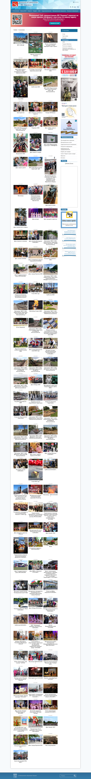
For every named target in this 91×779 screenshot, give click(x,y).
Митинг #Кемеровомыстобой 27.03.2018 (50, 626)
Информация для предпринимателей (65, 149)
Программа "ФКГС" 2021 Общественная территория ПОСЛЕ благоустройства (50, 312)
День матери (35, 219)
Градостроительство (46, 11)
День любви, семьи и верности (50, 128)
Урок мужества (20, 112)
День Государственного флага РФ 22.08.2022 (21, 275)
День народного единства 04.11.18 (20, 533)
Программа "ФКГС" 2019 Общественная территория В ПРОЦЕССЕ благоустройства (50, 419)
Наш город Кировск (50, 745)
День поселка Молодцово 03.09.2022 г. (35, 242)
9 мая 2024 (20, 98)
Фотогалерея (29, 29)
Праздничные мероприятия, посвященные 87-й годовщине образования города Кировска (36, 593)
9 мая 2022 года (35, 293)
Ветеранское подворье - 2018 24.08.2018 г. (35, 548)
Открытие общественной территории (20, 417)
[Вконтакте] (78, 6)
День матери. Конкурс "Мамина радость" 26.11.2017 (20, 712)
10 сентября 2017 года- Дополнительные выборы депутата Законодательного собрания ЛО (21, 729)
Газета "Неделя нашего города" (68, 153)
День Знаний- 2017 (50, 727)
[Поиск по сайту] (70, 6)
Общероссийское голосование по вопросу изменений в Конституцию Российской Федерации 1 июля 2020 (50, 332)
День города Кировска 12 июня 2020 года (35, 350)
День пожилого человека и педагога (35, 113)
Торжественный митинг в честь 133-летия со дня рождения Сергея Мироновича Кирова (20, 497)
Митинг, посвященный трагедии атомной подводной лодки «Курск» (50, 45)
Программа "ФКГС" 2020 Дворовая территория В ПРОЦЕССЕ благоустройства (35, 369)
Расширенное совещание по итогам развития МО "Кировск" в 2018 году (21, 513)
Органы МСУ (23, 11)
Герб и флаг (65, 36)
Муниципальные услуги (66, 142)
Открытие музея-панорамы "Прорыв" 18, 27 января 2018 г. (50, 663)
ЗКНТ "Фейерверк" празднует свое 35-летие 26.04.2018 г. (35, 626)
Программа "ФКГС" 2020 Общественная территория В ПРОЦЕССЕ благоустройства (20, 369)
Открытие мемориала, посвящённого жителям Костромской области (21, 296)
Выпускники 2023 (20, 153)
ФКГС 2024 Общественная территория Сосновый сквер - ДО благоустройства (50, 89)
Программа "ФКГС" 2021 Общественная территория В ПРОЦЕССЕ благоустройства (35, 330)
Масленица (20, 195)
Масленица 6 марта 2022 (35, 311)
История (64, 38)
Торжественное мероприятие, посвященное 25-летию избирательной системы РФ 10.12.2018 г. (36, 514)
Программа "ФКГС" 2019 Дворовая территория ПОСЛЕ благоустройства (35, 437)
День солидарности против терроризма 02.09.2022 (36, 260)
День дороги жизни (50, 205)
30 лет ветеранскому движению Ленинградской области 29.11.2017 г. (50, 695)
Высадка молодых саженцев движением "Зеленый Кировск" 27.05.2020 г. (50, 352)
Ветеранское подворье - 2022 (50, 259)
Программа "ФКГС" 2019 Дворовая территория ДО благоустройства (20, 454)
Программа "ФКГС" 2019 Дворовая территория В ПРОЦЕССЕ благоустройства (50, 437)
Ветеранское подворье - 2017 (21, 746)
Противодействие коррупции (67, 140)
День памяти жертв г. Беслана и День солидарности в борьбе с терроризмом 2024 (20, 71)
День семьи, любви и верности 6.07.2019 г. (35, 455)
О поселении (16, 11)
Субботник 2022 (50, 294)
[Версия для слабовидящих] (72, 6)
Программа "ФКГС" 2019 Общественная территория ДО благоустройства (20, 438)
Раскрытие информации (66, 146)
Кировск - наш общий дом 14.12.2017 (50, 678)
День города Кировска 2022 (36, 273)
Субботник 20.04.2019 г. (50, 469)
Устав (63, 34)
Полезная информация (72, 11)
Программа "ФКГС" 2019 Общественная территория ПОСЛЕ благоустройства (35, 418)
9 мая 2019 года (35, 481)
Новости (30, 11)
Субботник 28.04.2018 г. (21, 625)
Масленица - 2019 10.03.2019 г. (50, 495)
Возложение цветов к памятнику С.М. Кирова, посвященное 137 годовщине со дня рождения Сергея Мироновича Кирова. (50, 178)
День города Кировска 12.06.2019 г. (50, 454)
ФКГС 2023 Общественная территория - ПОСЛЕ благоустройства (20, 129)
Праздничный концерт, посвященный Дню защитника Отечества (35, 496)
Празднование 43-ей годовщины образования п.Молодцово (35, 730)
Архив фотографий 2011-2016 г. (20, 761)
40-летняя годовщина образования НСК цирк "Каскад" (35, 712)
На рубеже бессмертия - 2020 (21, 402)
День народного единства (50, 219)
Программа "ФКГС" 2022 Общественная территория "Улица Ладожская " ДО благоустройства (20, 313)
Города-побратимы (66, 44)
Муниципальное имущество (59, 11)
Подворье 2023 (35, 127)
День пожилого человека (20, 241)
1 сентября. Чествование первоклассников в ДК (35, 70)
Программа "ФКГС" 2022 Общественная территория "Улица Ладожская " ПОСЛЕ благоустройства (50, 242)
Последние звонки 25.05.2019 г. (20, 470)
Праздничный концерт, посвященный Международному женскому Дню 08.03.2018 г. (51, 643)
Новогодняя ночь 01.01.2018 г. (36, 678)
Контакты (76, 2)
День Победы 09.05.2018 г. (35, 608)
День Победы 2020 (35, 384)
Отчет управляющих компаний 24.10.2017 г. (50, 711)
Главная (15, 29)
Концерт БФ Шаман (50, 112)
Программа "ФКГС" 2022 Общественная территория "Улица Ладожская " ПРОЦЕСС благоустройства (50, 277)
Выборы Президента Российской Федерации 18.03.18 (21, 643)
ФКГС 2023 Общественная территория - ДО (35, 168)
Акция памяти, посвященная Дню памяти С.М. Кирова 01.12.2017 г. (36, 695)
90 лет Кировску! (20, 327)
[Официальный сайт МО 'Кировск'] (34, 4)
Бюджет (35, 11)
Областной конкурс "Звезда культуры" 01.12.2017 (21, 696)
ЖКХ (39, 11)
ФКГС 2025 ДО (20, 45)
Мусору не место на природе (36, 55)
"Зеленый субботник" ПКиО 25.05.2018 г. (21, 609)
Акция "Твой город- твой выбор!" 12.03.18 (20, 662)
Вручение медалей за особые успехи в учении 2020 (20, 350)
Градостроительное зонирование (68, 144)
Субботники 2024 (35, 86)
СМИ (63, 42)
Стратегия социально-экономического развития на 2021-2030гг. (69, 49)
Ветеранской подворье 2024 (50, 70)
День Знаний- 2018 (50, 533)
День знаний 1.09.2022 (20, 258)
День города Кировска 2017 (36, 745)
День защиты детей (21, 167)
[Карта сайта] (75, 6)
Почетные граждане (67, 46)
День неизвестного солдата (21, 227)
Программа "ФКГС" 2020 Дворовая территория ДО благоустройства (50, 369)
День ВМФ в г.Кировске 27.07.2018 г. (36, 572)
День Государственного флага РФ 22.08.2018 (21, 572)
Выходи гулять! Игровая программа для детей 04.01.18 (20, 679)
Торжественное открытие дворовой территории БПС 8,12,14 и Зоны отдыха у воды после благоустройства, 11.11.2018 (50, 516)
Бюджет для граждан (66, 151)
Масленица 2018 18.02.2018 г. (35, 662)
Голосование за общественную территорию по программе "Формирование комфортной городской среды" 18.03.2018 (36, 644)
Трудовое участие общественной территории (35, 402)
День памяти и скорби (35, 152)
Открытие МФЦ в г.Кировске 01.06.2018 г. (50, 592)
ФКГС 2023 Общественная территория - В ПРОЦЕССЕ (50, 145)
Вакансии (63, 155)
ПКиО (50, 546)
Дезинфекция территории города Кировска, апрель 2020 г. (50, 386)
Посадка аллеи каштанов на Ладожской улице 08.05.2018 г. (50, 610)
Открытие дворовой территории (50, 402)
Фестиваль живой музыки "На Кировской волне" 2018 (21, 592)
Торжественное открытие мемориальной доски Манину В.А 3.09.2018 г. (20, 556)
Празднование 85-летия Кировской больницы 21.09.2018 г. (36, 531)
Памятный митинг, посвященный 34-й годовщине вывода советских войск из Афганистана (36, 198)
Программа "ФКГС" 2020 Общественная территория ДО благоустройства (20, 386)
